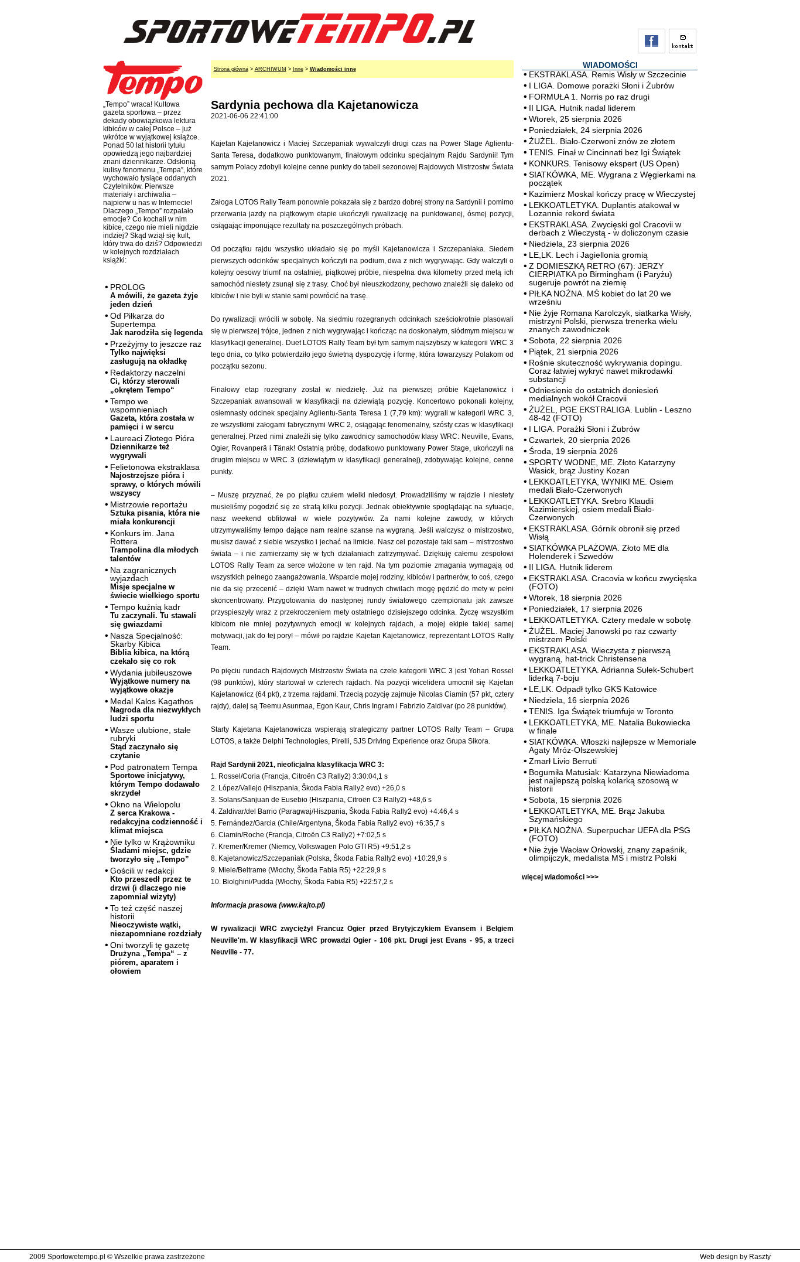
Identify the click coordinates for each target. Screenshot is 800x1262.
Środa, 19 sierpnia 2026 (573, 451)
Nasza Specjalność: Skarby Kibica (149, 648)
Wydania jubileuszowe (151, 681)
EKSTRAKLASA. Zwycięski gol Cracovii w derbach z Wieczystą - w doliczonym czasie (609, 228)
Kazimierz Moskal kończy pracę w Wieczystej (612, 194)
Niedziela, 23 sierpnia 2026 (579, 243)
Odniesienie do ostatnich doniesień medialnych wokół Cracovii (593, 394)
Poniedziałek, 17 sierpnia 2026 (585, 608)
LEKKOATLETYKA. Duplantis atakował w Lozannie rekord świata (604, 209)
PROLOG (154, 295)
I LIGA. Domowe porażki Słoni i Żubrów (601, 85)
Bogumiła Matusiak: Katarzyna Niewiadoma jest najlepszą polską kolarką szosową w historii (609, 780)
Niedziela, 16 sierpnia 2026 (579, 700)
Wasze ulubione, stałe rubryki (150, 742)
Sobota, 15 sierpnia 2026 (575, 799)
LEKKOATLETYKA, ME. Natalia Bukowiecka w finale (609, 726)
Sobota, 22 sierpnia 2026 (575, 340)
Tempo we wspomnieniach (152, 414)
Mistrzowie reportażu (155, 513)
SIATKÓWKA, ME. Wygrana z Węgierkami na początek (612, 178)
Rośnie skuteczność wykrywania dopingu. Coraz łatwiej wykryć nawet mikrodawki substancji (605, 371)
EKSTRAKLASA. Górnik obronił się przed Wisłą (604, 532)
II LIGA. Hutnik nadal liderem (582, 107)
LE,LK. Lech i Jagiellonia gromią (588, 255)
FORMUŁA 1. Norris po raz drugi (589, 96)
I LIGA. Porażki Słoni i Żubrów (584, 429)
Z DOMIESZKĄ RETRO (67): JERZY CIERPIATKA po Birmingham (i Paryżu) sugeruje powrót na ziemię (600, 274)
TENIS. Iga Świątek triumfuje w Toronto (601, 711)
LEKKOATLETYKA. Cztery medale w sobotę (610, 620)
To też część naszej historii (155, 920)
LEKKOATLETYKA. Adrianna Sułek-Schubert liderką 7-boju (611, 674)
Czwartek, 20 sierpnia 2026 (579, 440)
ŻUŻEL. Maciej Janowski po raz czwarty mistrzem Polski (602, 635)
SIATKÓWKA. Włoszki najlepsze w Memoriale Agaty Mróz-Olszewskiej (612, 746)
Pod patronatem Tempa (155, 779)
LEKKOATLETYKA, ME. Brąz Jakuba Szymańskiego (597, 815)
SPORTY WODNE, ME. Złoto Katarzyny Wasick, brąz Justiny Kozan (602, 466)
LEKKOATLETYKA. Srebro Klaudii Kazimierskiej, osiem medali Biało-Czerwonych (592, 509)
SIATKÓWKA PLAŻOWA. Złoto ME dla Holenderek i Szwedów (599, 552)
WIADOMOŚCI (610, 65)
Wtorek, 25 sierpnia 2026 (575, 119)
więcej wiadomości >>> (560, 877)
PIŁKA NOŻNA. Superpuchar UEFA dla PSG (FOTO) (609, 834)
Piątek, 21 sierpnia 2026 (573, 351)
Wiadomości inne (333, 69)
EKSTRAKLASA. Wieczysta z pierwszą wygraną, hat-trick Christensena (600, 654)
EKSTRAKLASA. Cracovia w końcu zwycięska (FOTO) (613, 582)
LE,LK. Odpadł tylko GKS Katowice (593, 689)
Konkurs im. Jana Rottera (154, 545)
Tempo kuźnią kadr (153, 615)
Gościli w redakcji (150, 883)
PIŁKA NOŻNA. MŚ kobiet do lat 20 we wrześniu (600, 297)
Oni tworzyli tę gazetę (150, 958)
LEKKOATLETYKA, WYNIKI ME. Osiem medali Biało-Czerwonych (601, 485)
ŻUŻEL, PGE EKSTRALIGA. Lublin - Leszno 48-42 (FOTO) (610, 413)
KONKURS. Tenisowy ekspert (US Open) (604, 163)
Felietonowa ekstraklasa (155, 479)
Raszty (760, 1257)
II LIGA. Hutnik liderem (571, 567)
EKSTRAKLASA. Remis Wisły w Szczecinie (607, 74)
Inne (298, 69)
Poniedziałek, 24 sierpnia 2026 (585, 130)
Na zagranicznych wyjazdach (155, 582)
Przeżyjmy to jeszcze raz (155, 352)
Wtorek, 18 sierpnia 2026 (575, 597)
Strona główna (231, 69)
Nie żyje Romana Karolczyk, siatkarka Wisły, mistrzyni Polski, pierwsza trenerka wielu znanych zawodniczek (610, 321)
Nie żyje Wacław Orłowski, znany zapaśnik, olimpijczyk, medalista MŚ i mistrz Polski (608, 853)
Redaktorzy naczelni (147, 381)
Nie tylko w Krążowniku (152, 850)
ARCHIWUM (270, 69)
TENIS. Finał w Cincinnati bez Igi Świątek (605, 152)
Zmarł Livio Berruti (563, 761)
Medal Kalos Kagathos (155, 710)
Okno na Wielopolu (156, 817)
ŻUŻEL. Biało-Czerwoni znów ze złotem (602, 141)
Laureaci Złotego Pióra (152, 447)
